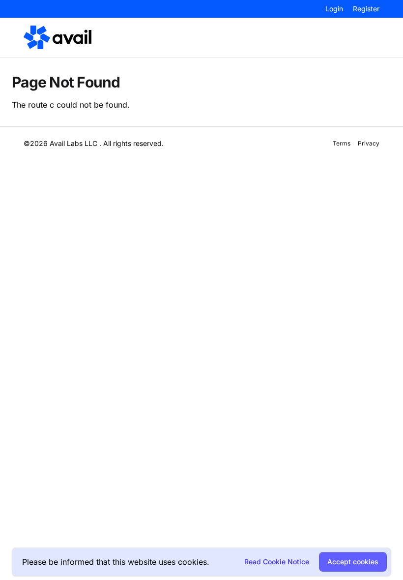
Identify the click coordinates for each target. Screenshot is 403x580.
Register (366, 8)
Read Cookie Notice (276, 561)
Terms (341, 143)
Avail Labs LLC (73, 143)
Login (334, 8)
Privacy (368, 143)
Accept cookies (352, 561)
